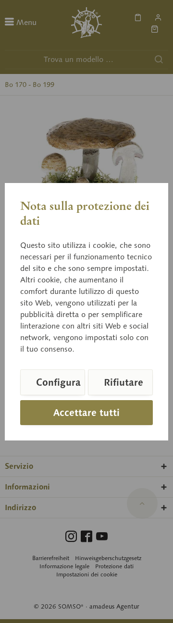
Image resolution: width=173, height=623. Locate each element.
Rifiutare (123, 382)
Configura (58, 382)
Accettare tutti (86, 412)
